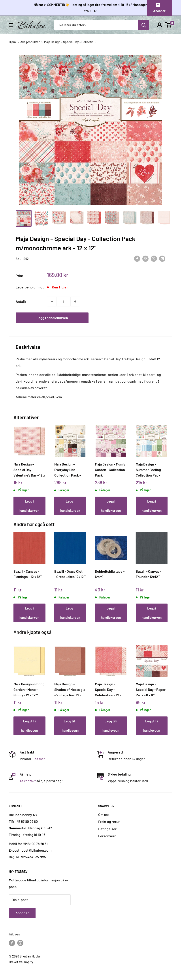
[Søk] (143, 25)
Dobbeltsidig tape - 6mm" (109, 574)
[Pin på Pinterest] (145, 258)
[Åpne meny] (11, 25)
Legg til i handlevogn (29, 725)
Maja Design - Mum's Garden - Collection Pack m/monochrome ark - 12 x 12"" (110, 469)
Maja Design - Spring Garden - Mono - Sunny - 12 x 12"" (29, 689)
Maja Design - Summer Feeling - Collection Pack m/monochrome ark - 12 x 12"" (151, 469)
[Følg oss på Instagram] (20, 943)
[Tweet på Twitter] (154, 258)
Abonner (159, 11)
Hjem (12, 42)
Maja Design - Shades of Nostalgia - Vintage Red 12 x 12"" (69, 689)
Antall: (21, 301)
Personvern (107, 836)
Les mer (38, 759)
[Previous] (15, 466)
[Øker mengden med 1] (75, 301)
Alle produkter (30, 42)
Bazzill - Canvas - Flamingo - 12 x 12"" (27, 574)
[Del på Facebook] (137, 258)
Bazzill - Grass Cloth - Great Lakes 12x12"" (70, 574)
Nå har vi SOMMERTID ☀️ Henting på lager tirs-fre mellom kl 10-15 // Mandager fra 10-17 (90, 8)
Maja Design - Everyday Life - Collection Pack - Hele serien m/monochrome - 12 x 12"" (70, 469)
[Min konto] (159, 24)
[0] (168, 25)
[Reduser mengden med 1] (52, 301)
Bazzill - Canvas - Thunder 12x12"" (148, 574)
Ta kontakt (27, 781)
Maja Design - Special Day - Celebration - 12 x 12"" (108, 689)
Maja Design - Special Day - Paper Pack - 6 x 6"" (151, 689)
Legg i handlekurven (52, 318)
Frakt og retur (109, 821)
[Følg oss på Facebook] (12, 943)
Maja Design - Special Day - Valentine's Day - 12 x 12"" (29, 469)
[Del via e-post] (162, 258)
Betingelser (107, 829)
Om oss (103, 814)
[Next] (166, 466)
